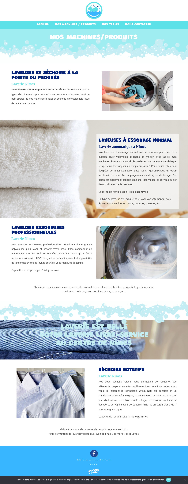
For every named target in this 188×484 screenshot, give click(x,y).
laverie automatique (30, 89)
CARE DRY (145, 391)
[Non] (184, 479)
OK (168, 480)
